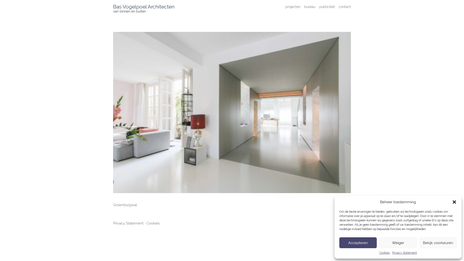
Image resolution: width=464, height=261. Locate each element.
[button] (454, 202)
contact (345, 7)
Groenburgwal (125, 205)
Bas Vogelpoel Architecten (143, 7)
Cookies (384, 252)
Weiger (398, 243)
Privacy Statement (404, 252)
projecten (292, 7)
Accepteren (358, 243)
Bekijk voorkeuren (438, 243)
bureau (309, 7)
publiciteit (327, 7)
